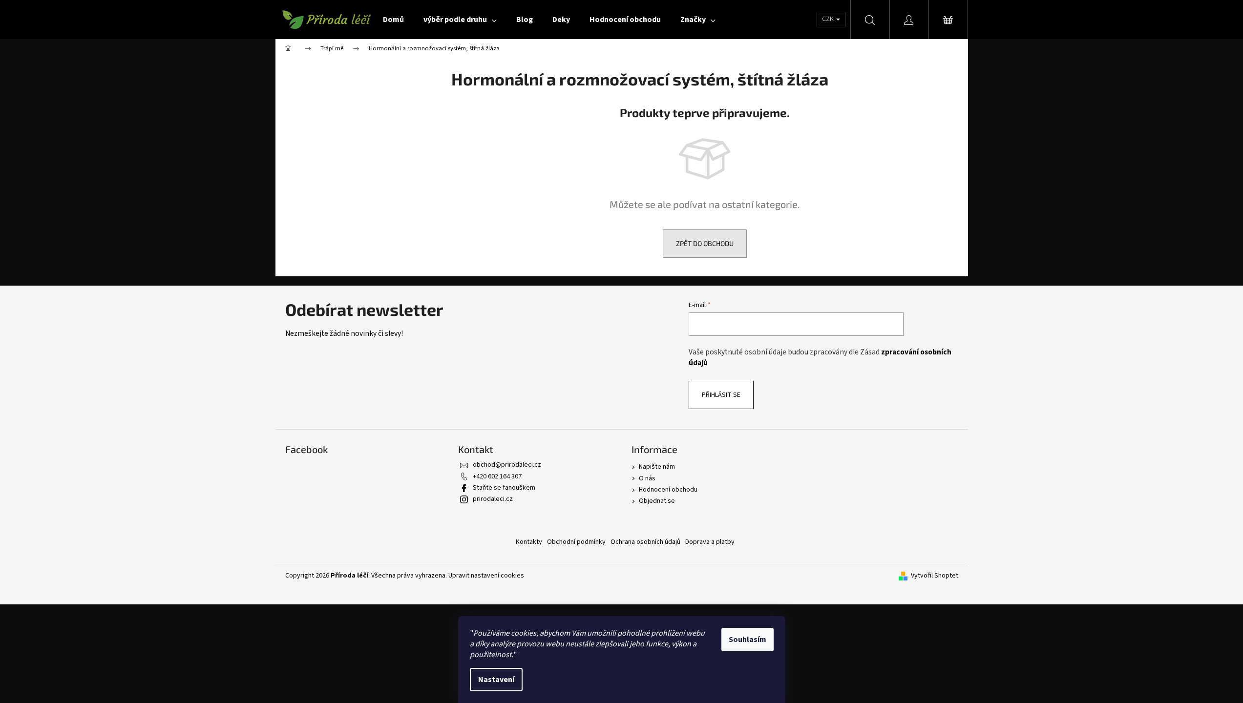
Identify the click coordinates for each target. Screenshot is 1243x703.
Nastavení (496, 679)
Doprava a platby (710, 542)
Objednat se (657, 501)
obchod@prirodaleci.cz (507, 465)
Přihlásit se (721, 395)
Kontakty (529, 542)
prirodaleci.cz (493, 499)
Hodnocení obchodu (668, 490)
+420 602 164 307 (497, 476)
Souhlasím (747, 639)
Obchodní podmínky (576, 542)
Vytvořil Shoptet (934, 575)
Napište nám (657, 467)
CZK (828, 19)
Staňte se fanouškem (504, 488)
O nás (647, 478)
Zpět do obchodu (705, 243)
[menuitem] (393, 19)
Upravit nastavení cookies (486, 575)
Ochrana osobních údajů (645, 542)
